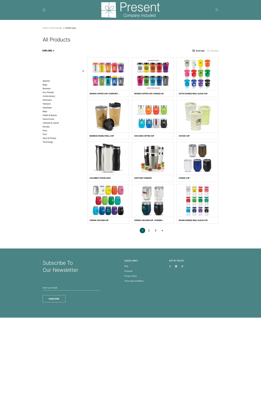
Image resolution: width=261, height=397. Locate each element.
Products (128, 271)
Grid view (200, 51)
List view (214, 51)
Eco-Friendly (56, 28)
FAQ (126, 266)
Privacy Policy (130, 276)
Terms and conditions (133, 281)
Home (45, 28)
